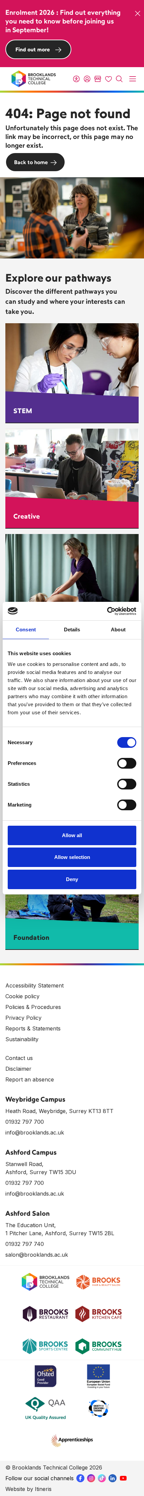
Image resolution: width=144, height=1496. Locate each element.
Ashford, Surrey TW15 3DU (40, 1172)
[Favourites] (108, 79)
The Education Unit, (30, 1225)
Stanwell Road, (24, 1164)
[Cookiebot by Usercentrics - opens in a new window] (107, 611)
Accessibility (76, 79)
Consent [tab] (26, 629)
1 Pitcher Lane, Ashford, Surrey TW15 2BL (59, 1233)
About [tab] (118, 629)
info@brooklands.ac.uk (34, 1132)
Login (87, 79)
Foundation (31, 937)
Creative (26, 516)
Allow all (72, 835)
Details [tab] (72, 629)
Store (97, 79)
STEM (22, 410)
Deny (72, 879)
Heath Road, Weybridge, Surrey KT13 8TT (59, 1111)
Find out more (32, 49)
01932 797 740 (24, 1244)
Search (119, 79)
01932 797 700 (24, 1121)
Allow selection (72, 857)
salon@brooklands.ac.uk (36, 1254)
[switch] (126, 763)
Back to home (31, 162)
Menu (132, 79)
